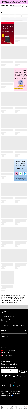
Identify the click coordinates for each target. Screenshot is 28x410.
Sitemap (23, 393)
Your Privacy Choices (5, 395)
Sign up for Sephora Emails (8, 367)
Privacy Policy (4, 393)
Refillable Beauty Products (11, 302)
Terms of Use (11, 393)
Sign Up (23, 371)
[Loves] (22, 6)
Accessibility (17, 393)
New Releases (4, 300)
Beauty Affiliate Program (16, 295)
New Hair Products (10, 299)
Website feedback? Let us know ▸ (14, 307)
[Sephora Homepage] (5, 6)
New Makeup (14, 297)
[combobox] (15, 6)
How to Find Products (21, 299)
